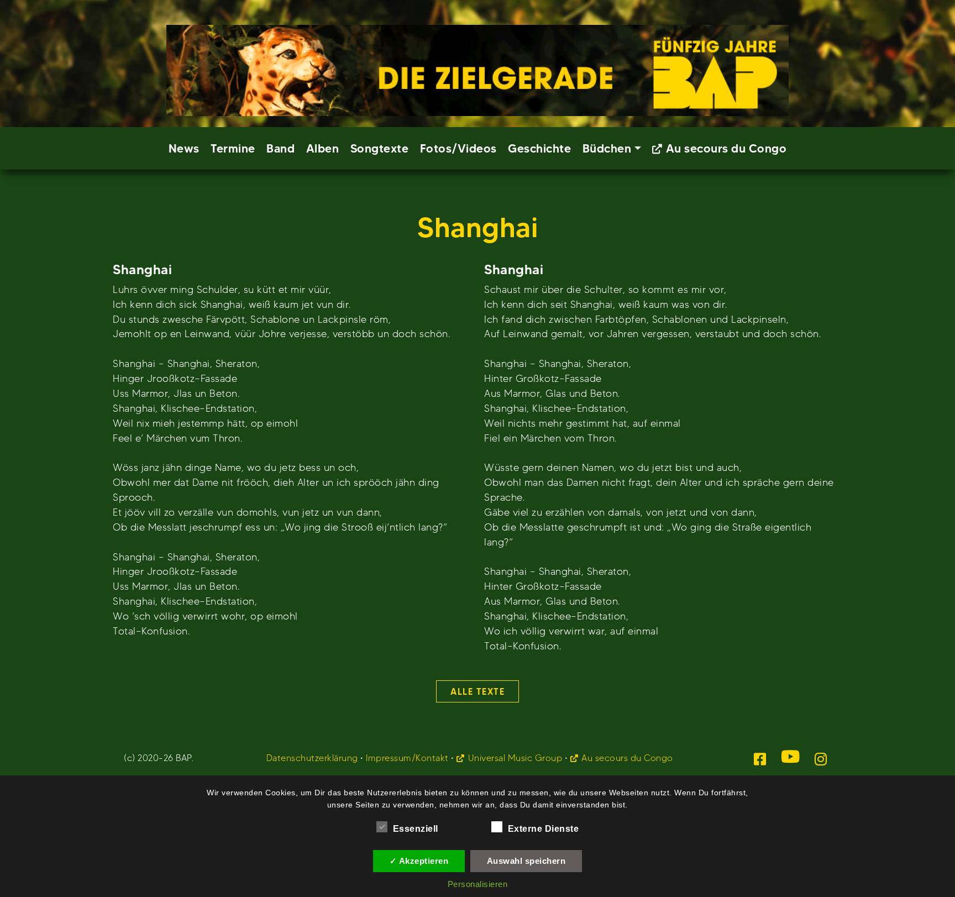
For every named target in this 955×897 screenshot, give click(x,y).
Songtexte (379, 148)
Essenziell (415, 828)
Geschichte (539, 148)
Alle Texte (477, 691)
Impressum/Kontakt (407, 758)
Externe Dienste (543, 828)
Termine (233, 148)
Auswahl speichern (526, 860)
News (184, 148)
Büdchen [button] (607, 148)
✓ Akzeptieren (419, 860)
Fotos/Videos (458, 148)
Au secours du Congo (726, 148)
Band (280, 148)
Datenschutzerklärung (312, 758)
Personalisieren (478, 884)
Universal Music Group (515, 758)
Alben (322, 148)
